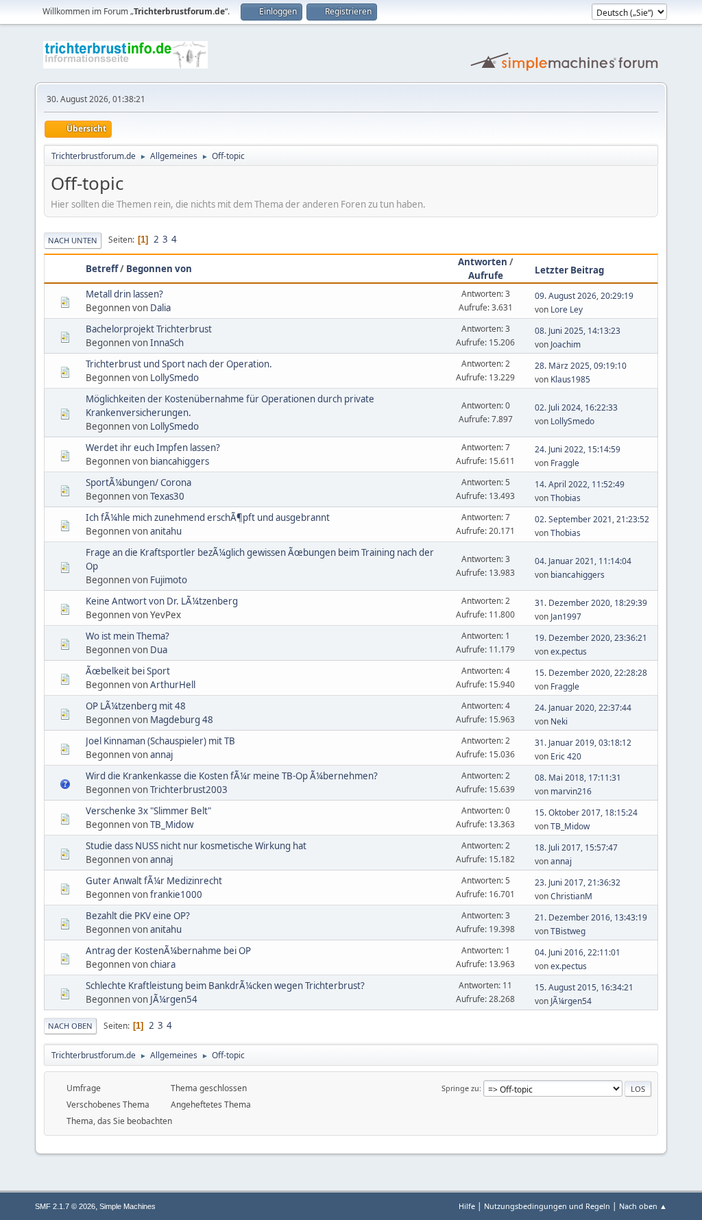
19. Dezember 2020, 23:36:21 (591, 638)
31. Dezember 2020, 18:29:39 (591, 603)
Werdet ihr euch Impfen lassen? (153, 447)
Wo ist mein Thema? (127, 636)
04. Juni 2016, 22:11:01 (577, 952)
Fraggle (564, 463)
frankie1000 (176, 894)
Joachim (565, 344)
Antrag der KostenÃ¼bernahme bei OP (168, 950)
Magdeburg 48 (181, 719)
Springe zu (460, 1088)
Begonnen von (159, 269)
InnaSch (167, 343)
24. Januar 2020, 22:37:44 (583, 707)
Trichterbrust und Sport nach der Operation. (179, 364)
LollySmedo (174, 377)
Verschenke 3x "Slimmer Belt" (148, 811)
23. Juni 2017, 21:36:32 (577, 882)
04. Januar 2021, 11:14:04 (583, 561)
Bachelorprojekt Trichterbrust (149, 329)
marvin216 (571, 791)
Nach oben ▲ (643, 1206)
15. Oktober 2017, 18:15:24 (586, 812)
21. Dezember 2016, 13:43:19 (591, 917)
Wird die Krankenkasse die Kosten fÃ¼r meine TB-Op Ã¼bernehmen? (232, 776)
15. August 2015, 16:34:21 (584, 987)
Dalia (160, 308)
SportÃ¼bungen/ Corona (138, 482)
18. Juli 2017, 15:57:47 (576, 847)
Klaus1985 (570, 379)
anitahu (166, 531)
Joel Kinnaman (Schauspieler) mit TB (160, 741)
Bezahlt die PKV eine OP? (138, 916)
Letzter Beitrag (569, 270)
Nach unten (72, 240)
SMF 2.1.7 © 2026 (65, 1206)
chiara (163, 964)
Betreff (102, 269)
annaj (161, 754)
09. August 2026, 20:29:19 (584, 296)
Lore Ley (566, 309)
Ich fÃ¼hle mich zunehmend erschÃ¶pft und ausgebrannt (208, 517)
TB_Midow (171, 824)
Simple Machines (127, 1206)
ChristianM (571, 896)
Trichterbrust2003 (189, 789)
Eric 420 (565, 756)
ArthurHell (172, 685)
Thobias (565, 498)
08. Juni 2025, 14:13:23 (577, 331)
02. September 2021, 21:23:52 (592, 519)
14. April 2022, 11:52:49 (580, 484)
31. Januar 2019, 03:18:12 (583, 742)
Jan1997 (565, 616)
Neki (559, 721)
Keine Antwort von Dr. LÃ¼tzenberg (162, 601)
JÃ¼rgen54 (173, 999)
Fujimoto (168, 580)
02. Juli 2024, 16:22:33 (576, 407)
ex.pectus (568, 651)
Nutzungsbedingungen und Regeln (547, 1206)
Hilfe (467, 1206)
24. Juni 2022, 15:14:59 (577, 449)
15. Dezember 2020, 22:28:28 (591, 673)
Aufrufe (485, 275)
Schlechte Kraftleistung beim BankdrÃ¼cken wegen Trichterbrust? (225, 985)
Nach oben (70, 1026)
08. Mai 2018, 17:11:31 (578, 777)
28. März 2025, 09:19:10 (581, 365)
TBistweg (567, 931)
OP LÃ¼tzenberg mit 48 (136, 706)
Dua (158, 650)
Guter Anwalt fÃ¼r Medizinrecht (154, 881)
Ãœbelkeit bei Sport (128, 671)
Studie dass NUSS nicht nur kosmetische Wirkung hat (196, 846)
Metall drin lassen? (124, 294)
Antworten (482, 262)
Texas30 (167, 496)
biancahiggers (179, 461)
